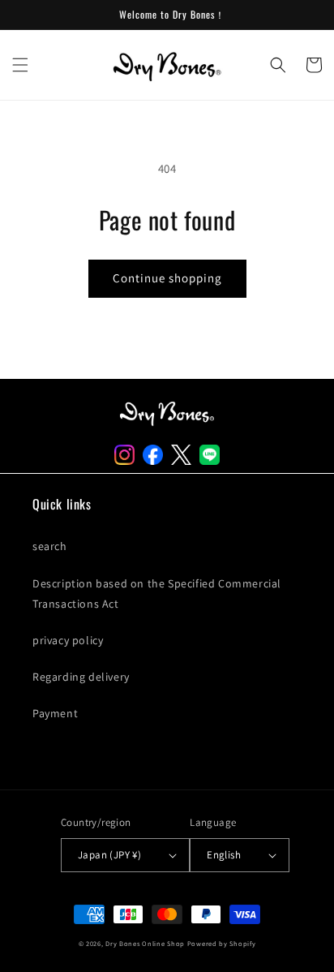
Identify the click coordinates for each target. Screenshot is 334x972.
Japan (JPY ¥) (109, 855)
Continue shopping (167, 278)
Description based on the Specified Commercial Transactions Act (156, 593)
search (49, 546)
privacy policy (67, 640)
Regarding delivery (81, 676)
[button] (20, 65)
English (224, 855)
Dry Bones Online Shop (145, 943)
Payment (55, 713)
